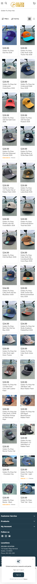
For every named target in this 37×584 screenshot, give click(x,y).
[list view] (34, 19)
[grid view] (29, 19)
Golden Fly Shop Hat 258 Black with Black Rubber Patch (27, 386)
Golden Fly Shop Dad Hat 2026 (8, 52)
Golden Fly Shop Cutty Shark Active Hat (27, 353)
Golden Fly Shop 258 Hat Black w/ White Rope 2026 (27, 153)
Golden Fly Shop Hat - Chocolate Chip (9, 473)
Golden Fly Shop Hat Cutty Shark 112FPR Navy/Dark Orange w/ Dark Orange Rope (9, 415)
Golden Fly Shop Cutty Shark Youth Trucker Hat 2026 (27, 52)
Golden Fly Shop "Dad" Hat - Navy (26, 501)
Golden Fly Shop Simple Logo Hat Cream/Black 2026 (9, 223)
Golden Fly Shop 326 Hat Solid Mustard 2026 (26, 120)
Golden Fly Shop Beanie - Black (8, 501)
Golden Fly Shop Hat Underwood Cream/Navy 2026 (9, 86)
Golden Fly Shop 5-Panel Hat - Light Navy (27, 474)
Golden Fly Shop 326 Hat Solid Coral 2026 (9, 120)
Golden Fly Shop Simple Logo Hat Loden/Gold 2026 (26, 190)
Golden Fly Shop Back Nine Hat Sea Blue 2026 (9, 328)
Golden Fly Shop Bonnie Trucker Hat (9, 450)
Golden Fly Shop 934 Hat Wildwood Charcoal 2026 (9, 153)
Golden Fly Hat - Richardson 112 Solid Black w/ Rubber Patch (26, 443)
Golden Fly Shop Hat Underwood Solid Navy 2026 (27, 86)
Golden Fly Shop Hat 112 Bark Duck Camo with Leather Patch (9, 387)
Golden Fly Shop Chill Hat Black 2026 (9, 256)
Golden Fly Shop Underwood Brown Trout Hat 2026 (27, 223)
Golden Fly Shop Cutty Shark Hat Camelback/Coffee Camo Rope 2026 (27, 258)
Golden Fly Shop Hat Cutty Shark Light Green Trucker (9, 353)
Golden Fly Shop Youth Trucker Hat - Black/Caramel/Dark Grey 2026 (27, 294)
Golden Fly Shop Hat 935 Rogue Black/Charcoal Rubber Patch (27, 414)
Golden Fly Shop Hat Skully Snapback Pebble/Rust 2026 (27, 328)
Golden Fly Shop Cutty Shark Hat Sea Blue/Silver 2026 (9, 293)
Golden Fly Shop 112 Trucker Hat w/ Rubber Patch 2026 (9, 190)
